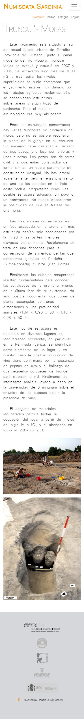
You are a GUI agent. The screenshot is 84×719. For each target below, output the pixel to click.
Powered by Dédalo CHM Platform (42, 700)
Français (63, 17)
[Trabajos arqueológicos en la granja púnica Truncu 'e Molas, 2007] (42, 495)
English (75, 17)
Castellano (38, 17)
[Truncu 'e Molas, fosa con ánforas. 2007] (42, 600)
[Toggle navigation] (74, 6)
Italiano (51, 17)
